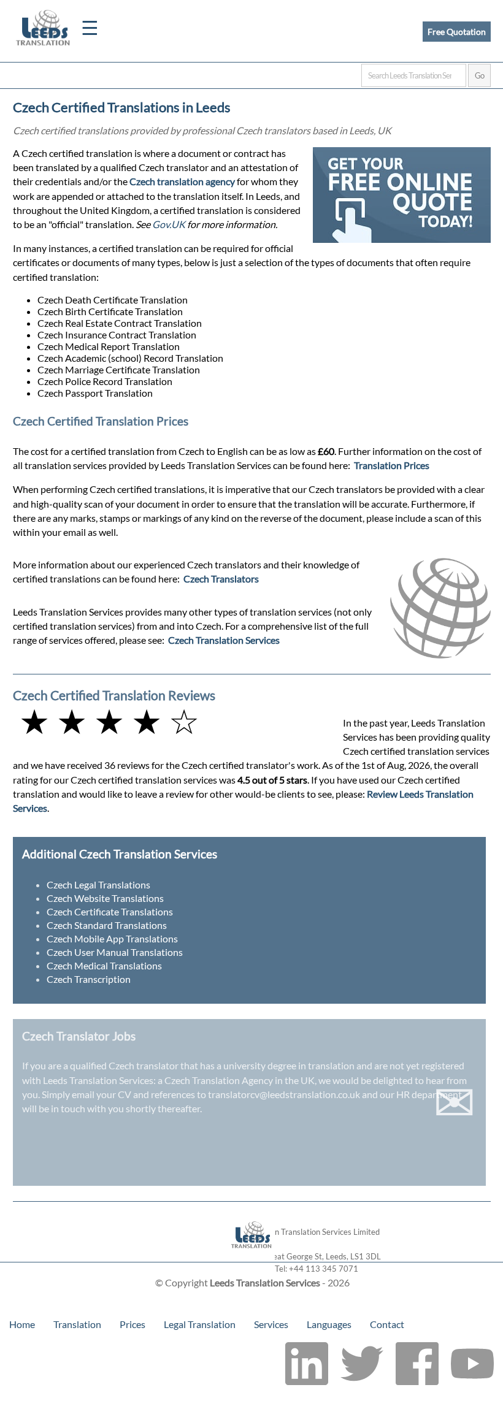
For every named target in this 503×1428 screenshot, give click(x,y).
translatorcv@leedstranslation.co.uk (284, 1094)
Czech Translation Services (224, 640)
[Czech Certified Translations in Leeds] (252, 1256)
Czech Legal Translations (98, 884)
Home (22, 1324)
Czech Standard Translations (107, 925)
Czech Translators (221, 578)
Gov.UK (168, 224)
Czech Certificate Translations (110, 911)
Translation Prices (391, 465)
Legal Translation (200, 1324)
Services (271, 1324)
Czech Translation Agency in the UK (239, 1080)
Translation (77, 1324)
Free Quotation (457, 31)
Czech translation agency (182, 181)
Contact (387, 1324)
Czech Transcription (89, 979)
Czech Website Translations (105, 898)
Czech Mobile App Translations (112, 938)
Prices (132, 1324)
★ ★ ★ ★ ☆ (109, 720)
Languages (329, 1324)
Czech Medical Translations (104, 965)
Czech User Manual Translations (115, 952)
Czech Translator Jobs (79, 1036)
